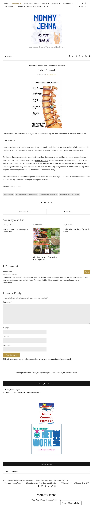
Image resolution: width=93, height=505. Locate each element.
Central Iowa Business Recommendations (52, 480)
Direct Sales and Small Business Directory (41, 483)
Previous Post (24, 212)
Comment (7, 302)
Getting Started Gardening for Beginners (45, 258)
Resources (67, 3)
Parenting (15, 3)
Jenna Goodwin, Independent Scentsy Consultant (22, 392)
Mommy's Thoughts (57, 65)
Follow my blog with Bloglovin (66, 373)
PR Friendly (9, 6)
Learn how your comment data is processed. (53, 359)
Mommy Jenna (46, 495)
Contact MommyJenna (12, 483)
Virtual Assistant (80, 483)
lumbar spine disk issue (48, 194)
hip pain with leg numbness (26, 194)
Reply (87, 272)
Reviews (55, 3)
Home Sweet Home (31, 3)
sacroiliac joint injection (27, 133)
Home (6, 3)
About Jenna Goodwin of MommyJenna (33, 6)
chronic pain (8, 194)
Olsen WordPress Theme (41, 500)
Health (44, 3)
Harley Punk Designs (12, 390)
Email (6, 336)
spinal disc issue (41, 160)
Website (6, 345)
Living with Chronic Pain (37, 65)
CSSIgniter (57, 500)
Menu (9, 56)
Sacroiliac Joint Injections (69, 194)
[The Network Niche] (46, 439)
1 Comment (51, 75)
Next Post (68, 212)
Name (6, 328)
